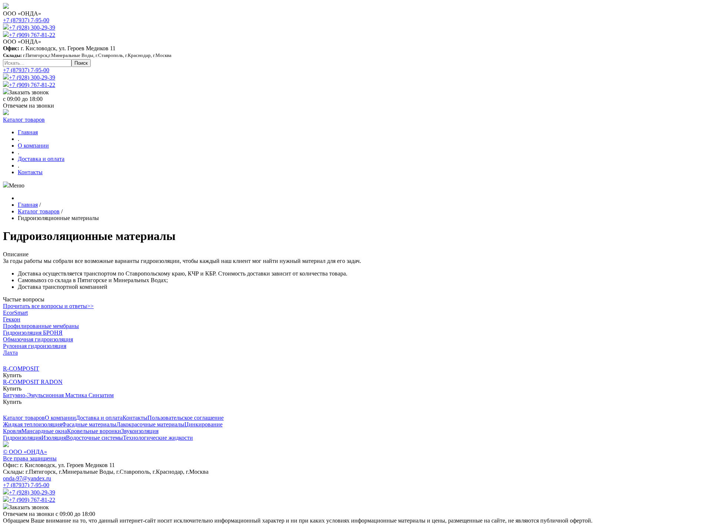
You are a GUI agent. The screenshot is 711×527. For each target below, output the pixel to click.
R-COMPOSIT (21, 368)
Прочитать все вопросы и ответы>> (48, 306)
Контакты (30, 172)
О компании (33, 145)
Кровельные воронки (94, 431)
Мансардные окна (44, 431)
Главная (28, 132)
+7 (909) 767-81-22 (32, 35)
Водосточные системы (94, 438)
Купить (12, 375)
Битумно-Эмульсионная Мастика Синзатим (58, 395)
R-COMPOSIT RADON (33, 382)
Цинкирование (203, 424)
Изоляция (53, 438)
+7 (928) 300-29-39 (32, 27)
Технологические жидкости (158, 438)
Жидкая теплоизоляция (32, 424)
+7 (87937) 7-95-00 (26, 20)
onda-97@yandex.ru (27, 478)
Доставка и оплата (41, 159)
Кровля (12, 431)
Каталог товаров (24, 119)
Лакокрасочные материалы (150, 424)
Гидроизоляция (22, 438)
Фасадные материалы (89, 424)
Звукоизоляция (139, 431)
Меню (16, 185)
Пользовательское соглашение (185, 418)
